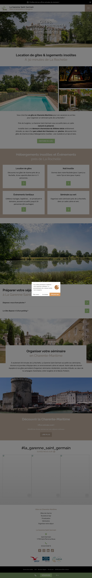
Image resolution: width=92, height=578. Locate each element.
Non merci (36, 294)
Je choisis (45, 294)
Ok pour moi (55, 294)
